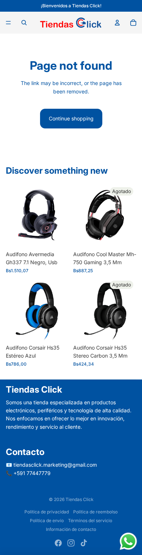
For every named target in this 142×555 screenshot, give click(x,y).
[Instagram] (71, 543)
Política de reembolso (95, 511)
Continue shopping (71, 118)
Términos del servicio (90, 520)
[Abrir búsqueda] (24, 23)
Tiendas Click (80, 499)
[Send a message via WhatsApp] (128, 541)
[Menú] (8, 22)
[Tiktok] (83, 543)
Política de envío (47, 520)
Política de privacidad (46, 511)
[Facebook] (58, 543)
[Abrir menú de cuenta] (117, 23)
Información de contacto (71, 529)
